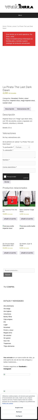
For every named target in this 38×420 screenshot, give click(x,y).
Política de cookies (7, 403)
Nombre (6, 160)
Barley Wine (8, 317)
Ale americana (9, 306)
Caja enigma (8, 319)
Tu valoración (8, 150)
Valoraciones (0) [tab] (23, 109)
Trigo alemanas (9, 346)
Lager (6, 325)
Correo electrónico (10, 167)
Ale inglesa (7, 311)
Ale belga (7, 309)
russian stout (7, 103)
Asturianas (7, 314)
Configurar (19, 416)
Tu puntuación (8, 147)
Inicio (4, 26)
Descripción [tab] (9, 109)
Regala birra (8, 333)
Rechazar (19, 412)
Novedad (14, 98)
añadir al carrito (10, 219)
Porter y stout (11, 26)
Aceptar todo (19, 407)
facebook (22, 366)
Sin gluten (7, 338)
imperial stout (15, 100)
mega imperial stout (28, 100)
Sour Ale (7, 341)
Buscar (7, 275)
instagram (7, 369)
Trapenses (7, 343)
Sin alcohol (7, 335)
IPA (5, 322)
